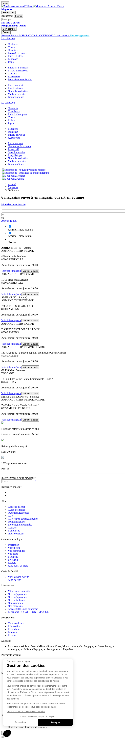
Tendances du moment (19, 146)
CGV (11, 515)
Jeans (11, 62)
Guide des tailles (16, 509)
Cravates (12, 73)
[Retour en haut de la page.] (2, 737)
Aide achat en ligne (18, 565)
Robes (11, 120)
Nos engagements (17, 594)
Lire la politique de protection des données (26, 711)
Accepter (55, 722)
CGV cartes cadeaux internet (23, 518)
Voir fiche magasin (11, 270)
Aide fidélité (14, 579)
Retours (12, 562)
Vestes (11, 47)
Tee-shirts (13, 108)
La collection (8, 38)
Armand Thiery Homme (20, 229)
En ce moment (15, 85)
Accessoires (14, 76)
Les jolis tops (15, 155)
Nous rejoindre (15, 603)
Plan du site (14, 530)
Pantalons (13, 59)
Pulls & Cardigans (17, 114)
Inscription (13, 544)
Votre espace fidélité (18, 576)
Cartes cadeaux (16, 623)
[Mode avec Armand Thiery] (17, 6)
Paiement (13, 556)
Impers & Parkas (16, 134)
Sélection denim (16, 152)
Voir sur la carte (30, 271)
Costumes (13, 44)
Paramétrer (21, 722)
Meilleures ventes (17, 94)
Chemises (13, 50)
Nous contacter (16, 533)
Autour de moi (9, 220)
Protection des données (20, 524)
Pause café (13, 149)
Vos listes (13, 553)
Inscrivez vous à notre (18, 477)
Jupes (11, 123)
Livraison (13, 559)
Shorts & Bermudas (18, 67)
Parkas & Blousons (18, 70)
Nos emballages (16, 600)
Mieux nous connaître (19, 591)
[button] (7, 733)
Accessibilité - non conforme (23, 609)
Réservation (14, 626)
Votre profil (14, 547)
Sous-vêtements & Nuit (20, 79)
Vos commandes (16, 550)
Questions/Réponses (18, 512)
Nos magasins (15, 606)
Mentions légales (16, 521)
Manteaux (13, 131)
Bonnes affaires (16, 97)
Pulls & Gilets (15, 56)
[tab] (63, 204)
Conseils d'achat (16, 506)
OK (35, 481)
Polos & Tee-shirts (17, 53)
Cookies (12, 527)
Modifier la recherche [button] (13, 204)
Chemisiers (14, 111)
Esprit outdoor (15, 88)
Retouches (13, 629)
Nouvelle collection (18, 91)
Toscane (12, 242)
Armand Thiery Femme (20, 235)
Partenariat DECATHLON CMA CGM (28, 612)
